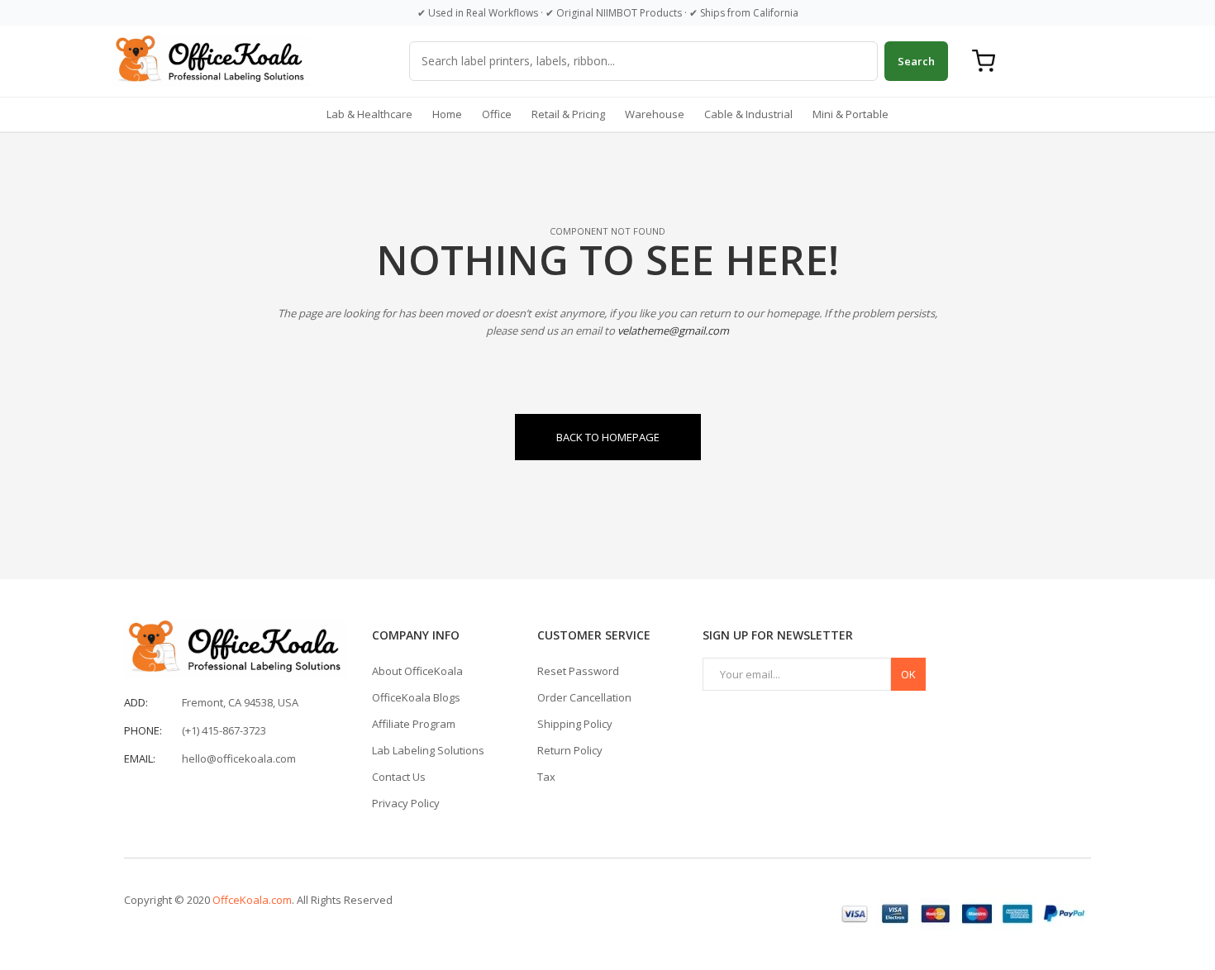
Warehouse (654, 114)
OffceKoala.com (252, 899)
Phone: (143, 730)
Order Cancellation (584, 697)
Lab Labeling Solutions (428, 750)
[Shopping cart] (983, 61)
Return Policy (570, 750)
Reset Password (578, 670)
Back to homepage (608, 437)
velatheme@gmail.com (673, 330)
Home (447, 114)
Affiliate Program (413, 723)
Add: (136, 702)
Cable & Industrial (748, 114)
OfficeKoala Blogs (416, 697)
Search (916, 61)
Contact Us (399, 776)
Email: (139, 758)
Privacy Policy (406, 803)
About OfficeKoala (417, 670)
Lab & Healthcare (369, 114)
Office (497, 114)
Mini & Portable (850, 114)
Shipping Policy (574, 723)
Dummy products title (140, 14)
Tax (546, 776)
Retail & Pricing (568, 114)
